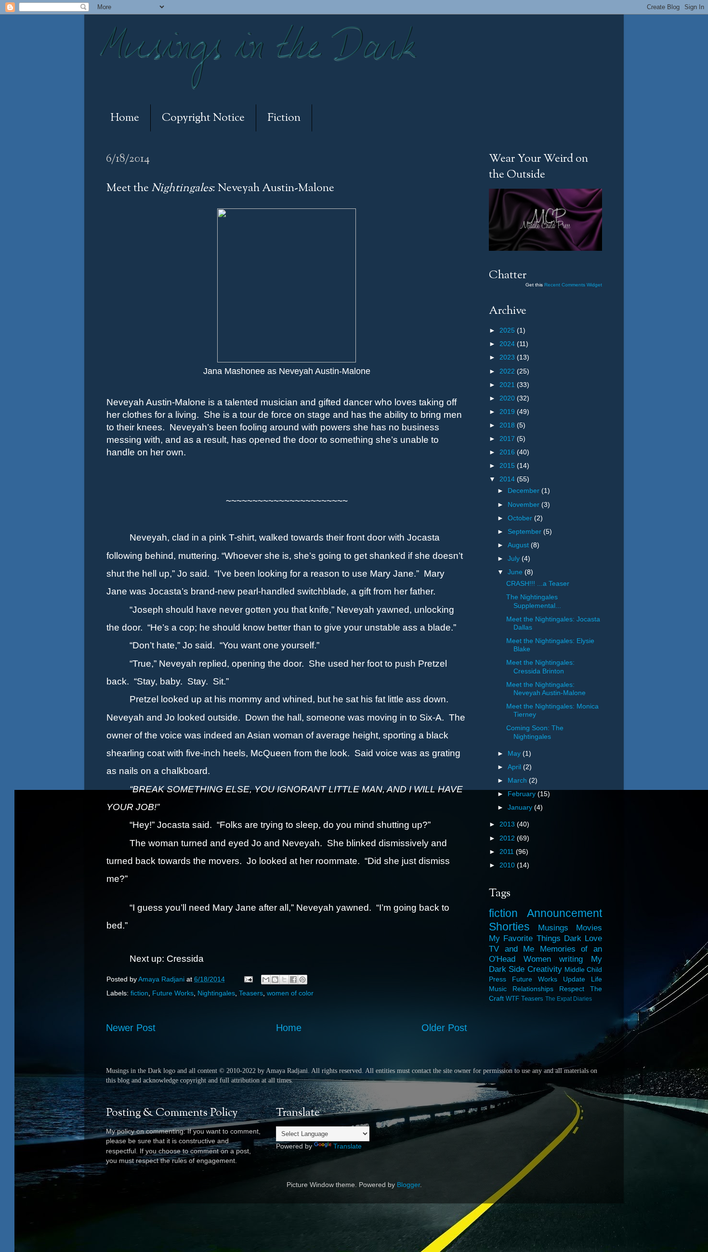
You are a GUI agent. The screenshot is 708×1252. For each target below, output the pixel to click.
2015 (508, 465)
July (515, 558)
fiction (139, 993)
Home (124, 118)
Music (498, 989)
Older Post (444, 1027)
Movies (589, 927)
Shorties (509, 926)
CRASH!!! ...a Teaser (537, 583)
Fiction (284, 118)
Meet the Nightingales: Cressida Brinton (540, 666)
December (524, 490)
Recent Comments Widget (573, 284)
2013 (508, 824)
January (521, 807)
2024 (508, 344)
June (516, 572)
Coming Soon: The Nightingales (535, 732)
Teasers (251, 993)
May (515, 753)
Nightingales (216, 993)
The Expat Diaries (568, 999)
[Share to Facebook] (293, 979)
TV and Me (511, 949)
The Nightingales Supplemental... (533, 601)
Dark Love (583, 938)
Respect (571, 989)
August (519, 545)
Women (537, 959)
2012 (508, 838)
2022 (508, 371)
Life (596, 979)
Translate (347, 1146)
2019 (508, 411)
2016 (508, 452)
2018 (508, 425)
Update (574, 979)
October (521, 518)
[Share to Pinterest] (302, 979)
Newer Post (131, 1027)
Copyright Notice (203, 118)
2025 (508, 330)
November (524, 504)
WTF (512, 998)
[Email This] (266, 979)
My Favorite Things (525, 938)
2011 (507, 851)
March (518, 780)
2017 (508, 438)
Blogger (408, 1184)
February (523, 794)
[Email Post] (248, 979)
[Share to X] (284, 979)
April (515, 767)
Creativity (544, 969)
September (525, 531)
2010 (508, 865)
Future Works (173, 993)
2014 (508, 479)
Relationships (532, 989)
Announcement (564, 913)
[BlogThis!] (275, 979)
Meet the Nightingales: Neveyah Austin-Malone (546, 689)
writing (571, 959)
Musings (553, 927)
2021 (508, 384)
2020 (508, 398)
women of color (290, 993)
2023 (508, 357)
